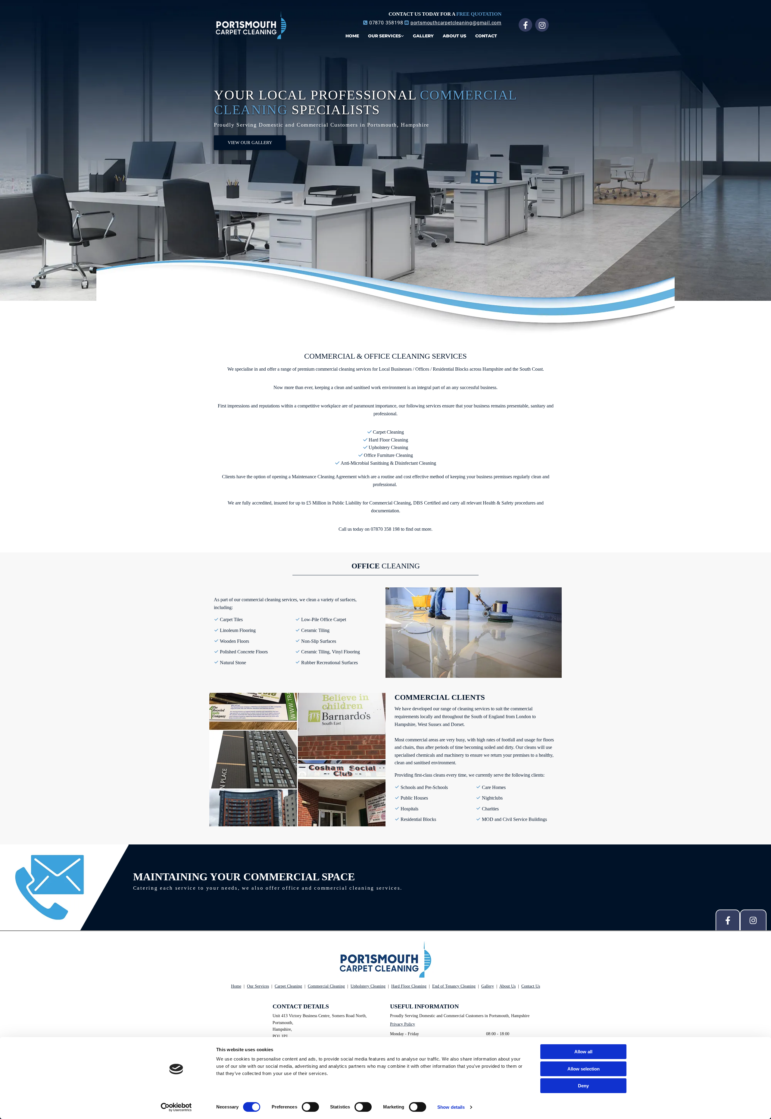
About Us (454, 36)
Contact (486, 36)
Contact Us (530, 986)
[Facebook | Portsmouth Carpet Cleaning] (525, 25)
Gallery (423, 36)
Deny (583, 1085)
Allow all (583, 1051)
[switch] (310, 1107)
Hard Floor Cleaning (408, 986)
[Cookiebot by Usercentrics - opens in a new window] (176, 1107)
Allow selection (583, 1068)
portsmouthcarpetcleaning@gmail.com (455, 23)
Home (352, 36)
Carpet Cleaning (288, 986)
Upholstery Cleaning (368, 986)
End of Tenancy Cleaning (454, 986)
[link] (386, 34)
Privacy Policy (402, 1024)
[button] (250, 142)
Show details (451, 1107)
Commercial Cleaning (326, 986)
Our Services (384, 36)
